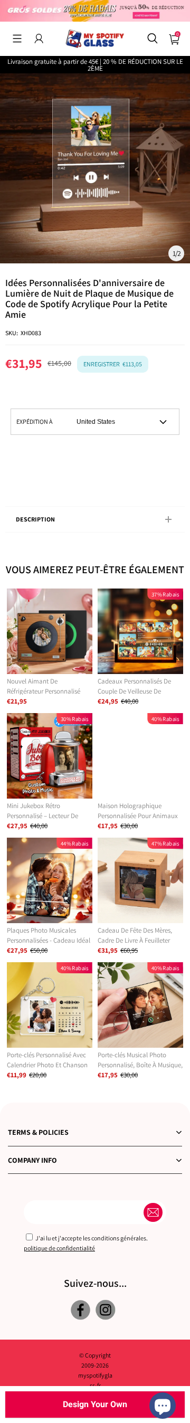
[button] (17, 39)
